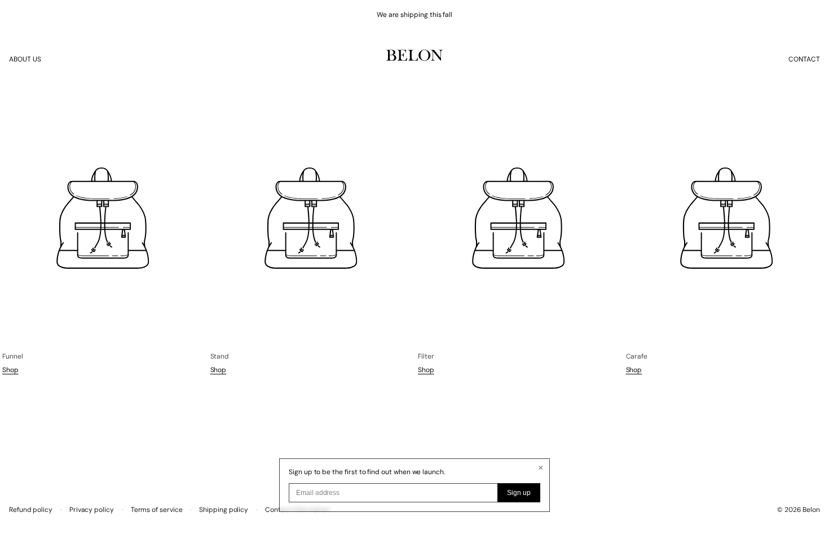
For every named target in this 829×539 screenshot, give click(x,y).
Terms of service (157, 509)
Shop (10, 369)
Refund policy (30, 509)
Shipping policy (223, 509)
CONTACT (804, 59)
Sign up (519, 493)
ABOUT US (25, 59)
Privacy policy (91, 509)
